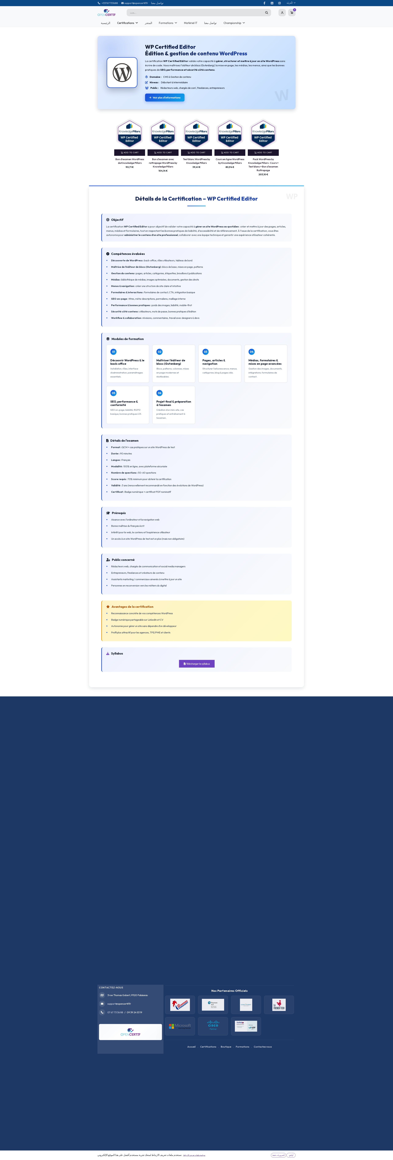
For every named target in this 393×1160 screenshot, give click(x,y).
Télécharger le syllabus (198, 663)
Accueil (191, 1046)
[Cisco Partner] (180, 1026)
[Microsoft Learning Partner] (213, 1026)
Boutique (226, 1046)
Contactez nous (263, 1046)
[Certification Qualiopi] (246, 1026)
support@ (112, 1003)
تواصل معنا (157, 3)
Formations (242, 1046)
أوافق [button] (291, 1155)
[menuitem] (105, 23)
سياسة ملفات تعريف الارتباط (194, 1155)
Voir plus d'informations (167, 97)
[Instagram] (279, 3)
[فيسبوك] (264, 3)
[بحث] (266, 12)
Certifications (208, 1046)
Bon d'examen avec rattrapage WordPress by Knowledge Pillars (163, 163)
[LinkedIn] (271, 3)
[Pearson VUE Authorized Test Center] (213, 1005)
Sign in (282, 12)
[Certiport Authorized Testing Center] (246, 1005)
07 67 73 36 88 (115, 1012)
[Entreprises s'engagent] (180, 1005)
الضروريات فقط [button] (278, 1155)
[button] (130, 144)
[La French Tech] (279, 1005)
